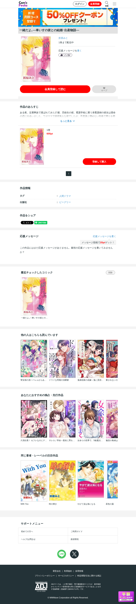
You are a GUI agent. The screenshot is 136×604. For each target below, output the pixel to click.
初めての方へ (27, 531)
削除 (110, 272)
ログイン (79, 3)
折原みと (63, 38)
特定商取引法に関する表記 (89, 576)
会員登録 (95, 3)
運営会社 (57, 571)
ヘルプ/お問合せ (28, 539)
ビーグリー (65, 202)
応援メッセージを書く (104, 236)
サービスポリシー (66, 576)
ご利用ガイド (77, 531)
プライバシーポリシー (45, 576)
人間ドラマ (65, 196)
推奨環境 (75, 539)
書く (79, 50)
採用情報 (79, 571)
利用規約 (68, 571)
